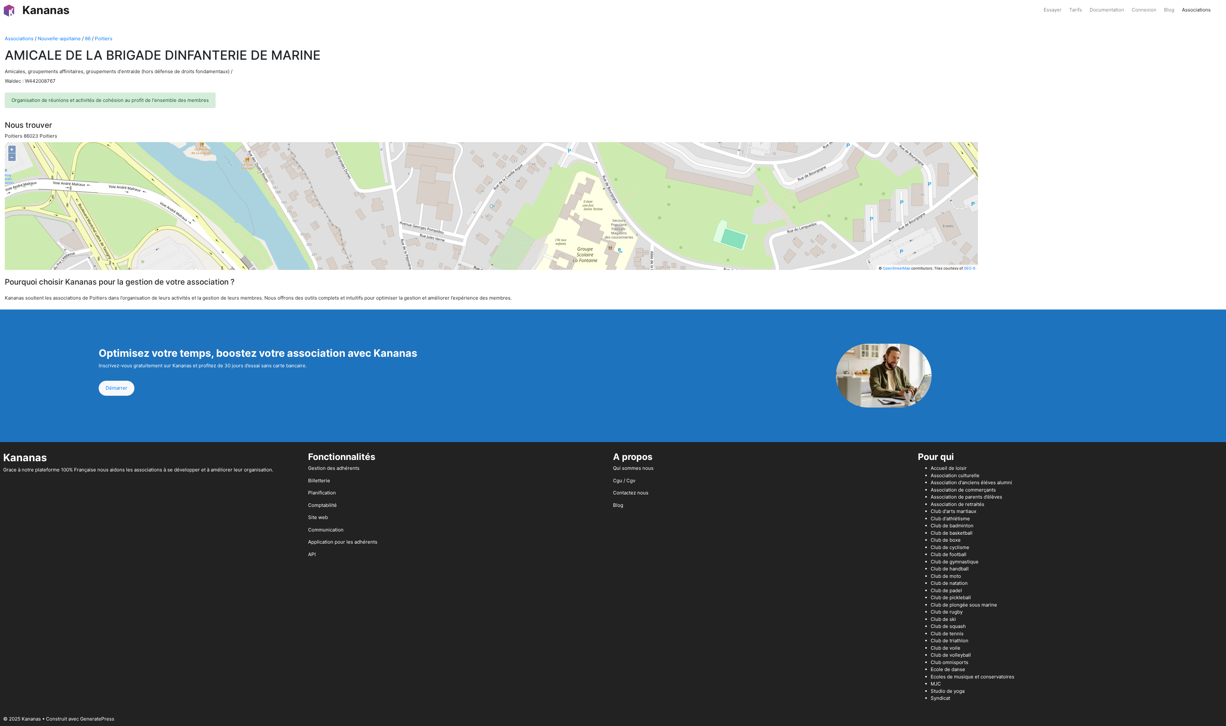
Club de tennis (947, 633)
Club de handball (950, 569)
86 (88, 38)
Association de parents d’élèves (966, 497)
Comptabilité (322, 505)
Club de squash (948, 626)
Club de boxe (946, 540)
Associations (1196, 10)
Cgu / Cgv (624, 481)
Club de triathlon (949, 641)
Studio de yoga (948, 691)
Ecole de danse (948, 669)
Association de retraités (957, 504)
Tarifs (1075, 10)
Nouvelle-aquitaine (59, 38)
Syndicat (940, 698)
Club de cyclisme (950, 547)
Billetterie (319, 481)
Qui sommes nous (633, 468)
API (312, 554)
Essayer (1053, 10)
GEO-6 (969, 268)
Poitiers (103, 38)
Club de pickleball (951, 597)
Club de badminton (952, 526)
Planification (322, 493)
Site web (318, 517)
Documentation (1107, 10)
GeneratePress (97, 719)
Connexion (1144, 10)
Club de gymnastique (955, 562)
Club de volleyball (951, 655)
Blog (1169, 10)
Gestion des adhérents (333, 468)
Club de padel (946, 590)
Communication (326, 530)
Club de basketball (951, 533)
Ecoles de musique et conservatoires (972, 677)
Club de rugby (947, 612)
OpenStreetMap (896, 268)
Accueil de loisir (949, 468)
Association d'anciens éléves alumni (971, 482)
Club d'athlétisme (950, 519)
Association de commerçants (963, 490)
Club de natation (949, 583)
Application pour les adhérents (342, 542)
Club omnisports (949, 662)
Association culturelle (955, 475)
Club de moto (946, 576)
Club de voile (945, 648)
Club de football (948, 554)
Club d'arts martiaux (953, 511)
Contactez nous (630, 493)
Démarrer (116, 388)
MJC (936, 684)
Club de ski (943, 619)
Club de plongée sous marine (964, 605)
